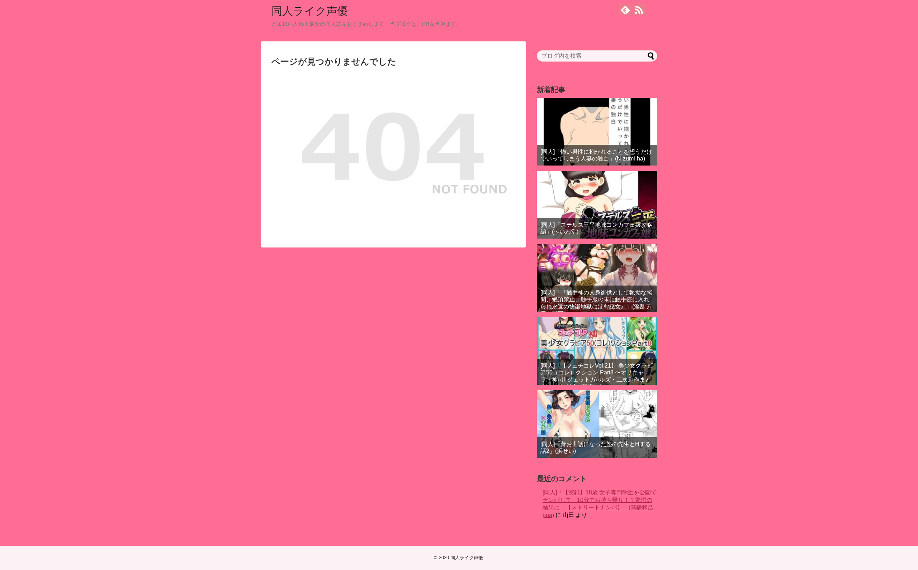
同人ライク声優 (309, 11)
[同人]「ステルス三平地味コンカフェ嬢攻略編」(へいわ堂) (596, 228)
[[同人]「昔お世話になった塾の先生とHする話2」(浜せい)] (597, 424)
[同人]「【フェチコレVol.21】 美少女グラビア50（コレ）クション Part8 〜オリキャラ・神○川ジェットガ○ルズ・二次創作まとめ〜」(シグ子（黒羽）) (596, 376)
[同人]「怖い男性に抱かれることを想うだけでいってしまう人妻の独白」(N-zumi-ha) (596, 155)
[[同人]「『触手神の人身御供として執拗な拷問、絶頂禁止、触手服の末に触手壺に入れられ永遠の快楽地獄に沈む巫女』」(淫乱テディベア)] (597, 278)
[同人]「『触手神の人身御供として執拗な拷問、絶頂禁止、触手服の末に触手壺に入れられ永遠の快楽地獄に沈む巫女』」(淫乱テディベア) (596, 302)
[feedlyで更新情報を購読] (625, 9)
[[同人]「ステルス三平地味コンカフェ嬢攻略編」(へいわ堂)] (597, 205)
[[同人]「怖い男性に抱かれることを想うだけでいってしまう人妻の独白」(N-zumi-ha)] (597, 132)
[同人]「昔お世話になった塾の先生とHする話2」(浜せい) (595, 447)
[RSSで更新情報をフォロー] (639, 9)
